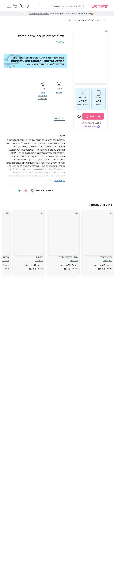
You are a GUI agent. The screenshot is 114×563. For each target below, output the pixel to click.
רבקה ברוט (107, 260)
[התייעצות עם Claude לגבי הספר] (25, 190)
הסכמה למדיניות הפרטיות (39, 14)
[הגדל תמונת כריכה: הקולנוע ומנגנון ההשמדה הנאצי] (90, 56)
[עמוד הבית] (105, 20)
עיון (98, 20)
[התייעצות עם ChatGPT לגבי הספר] (32, 190)
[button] (9, 6)
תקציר (57, 118)
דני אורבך (39, 260)
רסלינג (59, 93)
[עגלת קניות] (14, 6)
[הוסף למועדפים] (79, 116)
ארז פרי (60, 42)
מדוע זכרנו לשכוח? (68, 257)
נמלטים (39, 257)
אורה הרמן (4, 260)
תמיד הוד (74, 260)
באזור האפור (106, 257)
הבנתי (24, 14)
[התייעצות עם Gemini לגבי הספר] (19, 190)
